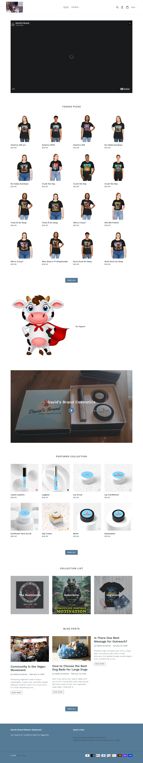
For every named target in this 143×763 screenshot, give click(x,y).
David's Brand (21, 755)
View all (71, 280)
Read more (16, 692)
